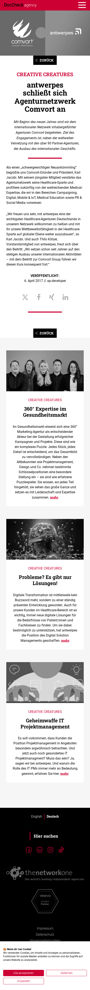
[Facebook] (28, 850)
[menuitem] (36, 817)
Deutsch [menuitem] (53, 816)
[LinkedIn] (39, 850)
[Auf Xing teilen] (51, 297)
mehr (54, 497)
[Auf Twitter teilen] (25, 297)
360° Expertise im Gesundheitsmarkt (45, 411)
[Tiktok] (61, 850)
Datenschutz (45, 934)
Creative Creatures (45, 74)
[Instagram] (50, 850)
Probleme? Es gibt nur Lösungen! (45, 580)
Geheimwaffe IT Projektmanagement (45, 723)
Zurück (47, 60)
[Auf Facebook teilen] (39, 297)
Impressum (45, 928)
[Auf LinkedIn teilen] (65, 297)
